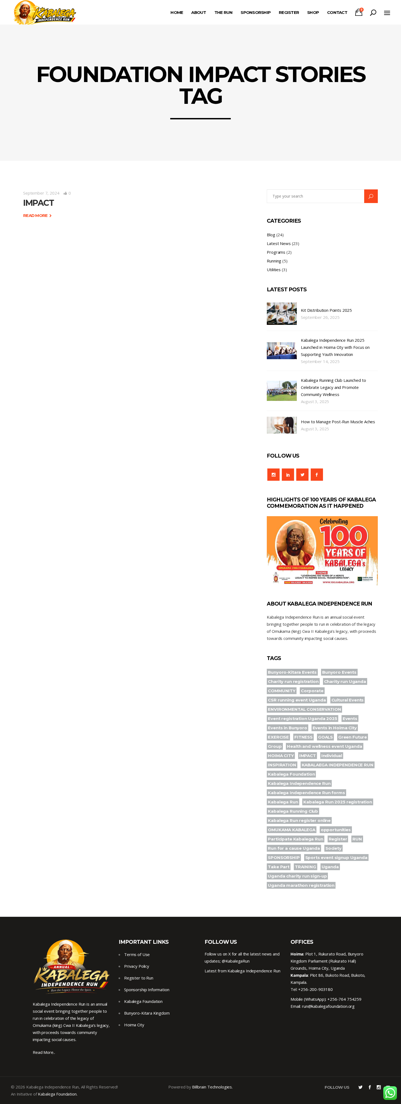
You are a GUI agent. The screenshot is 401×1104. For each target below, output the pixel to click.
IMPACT (307, 755)
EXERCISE (278, 737)
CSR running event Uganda (297, 700)
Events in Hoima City (335, 727)
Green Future (352, 737)
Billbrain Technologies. (212, 1087)
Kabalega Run (283, 801)
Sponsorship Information (146, 989)
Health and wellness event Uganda (324, 746)
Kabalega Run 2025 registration (337, 801)
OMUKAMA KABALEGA (291, 829)
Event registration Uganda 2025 (302, 718)
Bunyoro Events (339, 672)
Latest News (279, 243)
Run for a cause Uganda (294, 848)
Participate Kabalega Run (295, 839)
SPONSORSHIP (284, 857)
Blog (271, 234)
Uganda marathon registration (301, 885)
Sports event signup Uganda (336, 857)
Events (350, 718)
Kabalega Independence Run (299, 783)
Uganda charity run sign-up (297, 876)
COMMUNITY (281, 690)
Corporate (312, 690)
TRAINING (305, 866)
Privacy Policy (136, 966)
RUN (357, 839)
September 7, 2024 (41, 193)
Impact (38, 203)
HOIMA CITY (281, 755)
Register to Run (138, 978)
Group (275, 746)
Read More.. (44, 1052)
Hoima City (134, 1024)
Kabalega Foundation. (57, 1094)
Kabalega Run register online (299, 820)
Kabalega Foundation (291, 774)
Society (333, 848)
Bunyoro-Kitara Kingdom (147, 1013)
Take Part (278, 866)
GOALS (325, 737)
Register (338, 839)
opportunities (336, 829)
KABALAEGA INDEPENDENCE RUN (337, 764)
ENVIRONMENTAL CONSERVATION (304, 709)
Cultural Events (347, 700)
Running (274, 261)
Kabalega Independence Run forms (306, 792)
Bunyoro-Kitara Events (292, 672)
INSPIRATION (282, 764)
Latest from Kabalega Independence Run (242, 970)
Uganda (330, 866)
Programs (276, 252)
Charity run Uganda (345, 681)
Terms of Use (137, 954)
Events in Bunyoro (287, 727)
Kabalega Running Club (293, 811)
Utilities (274, 269)
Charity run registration (293, 681)
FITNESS (303, 737)
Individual (331, 755)
